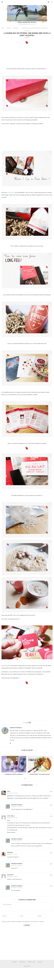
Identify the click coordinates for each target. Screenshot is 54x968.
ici (19, 678)
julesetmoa (10, 874)
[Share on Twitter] (27, 722)
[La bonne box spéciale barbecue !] (13, 764)
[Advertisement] (27, 57)
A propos (40, 962)
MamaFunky (10, 852)
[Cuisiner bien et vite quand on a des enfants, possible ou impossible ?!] (40, 764)
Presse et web (31, 962)
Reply (51, 791)
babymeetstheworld (16, 727)
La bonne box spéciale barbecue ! (13, 774)
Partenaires (22, 962)
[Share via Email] (30, 722)
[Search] (52, 2)
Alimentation (15, 28)
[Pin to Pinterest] (28, 722)
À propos (14, 962)
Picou (8, 791)
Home (2, 28)
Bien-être (9, 28)
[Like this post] (24, 722)
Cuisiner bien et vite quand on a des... (40, 774)
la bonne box (10, 192)
